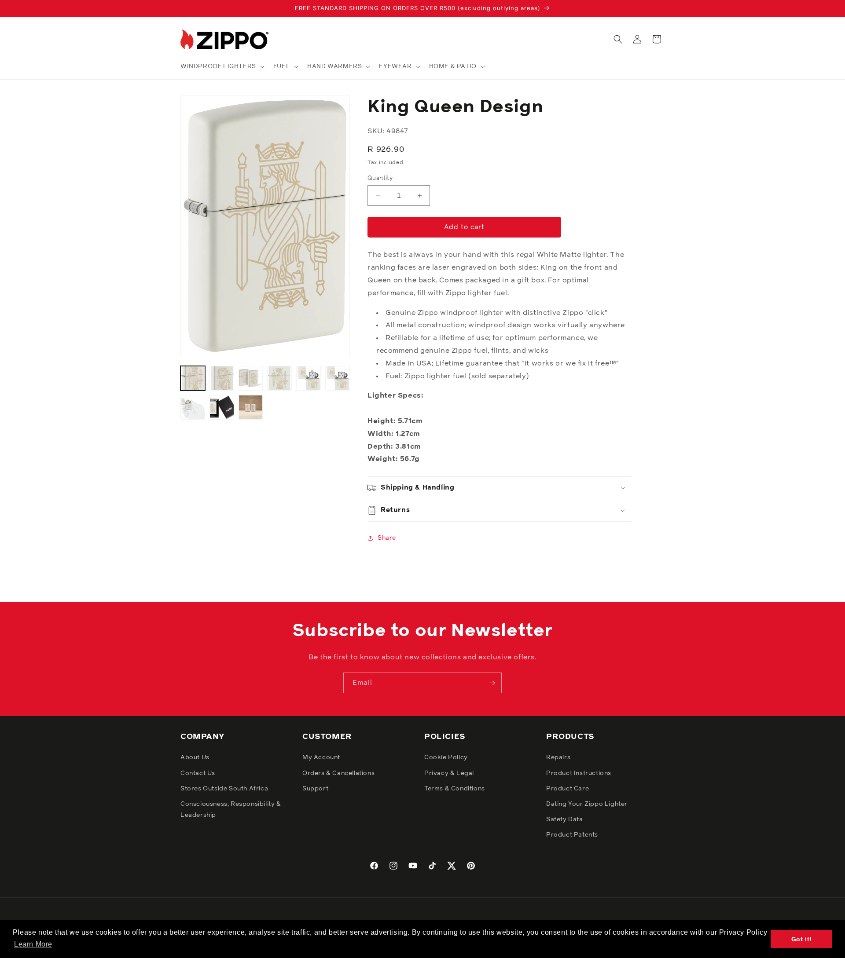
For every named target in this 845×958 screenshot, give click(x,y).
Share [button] (387, 538)
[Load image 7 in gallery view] (192, 407)
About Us (194, 757)
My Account (321, 757)
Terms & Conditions (454, 789)
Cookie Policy (446, 757)
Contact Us (197, 773)
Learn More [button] (33, 944)
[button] (221, 66)
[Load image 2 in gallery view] (221, 378)
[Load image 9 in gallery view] (251, 407)
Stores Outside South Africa (224, 789)
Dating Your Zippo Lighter (587, 804)
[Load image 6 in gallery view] (337, 378)
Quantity (380, 178)
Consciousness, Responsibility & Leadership (230, 809)
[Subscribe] (491, 683)
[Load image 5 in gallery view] (308, 378)
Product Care (567, 789)
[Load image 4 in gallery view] (279, 378)
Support (315, 789)
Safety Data (564, 819)
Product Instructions (578, 773)
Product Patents (572, 835)
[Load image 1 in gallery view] (192, 378)
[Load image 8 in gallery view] (221, 407)
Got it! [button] (801, 939)
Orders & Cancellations (338, 773)
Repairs (558, 757)
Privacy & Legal (449, 773)
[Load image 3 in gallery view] (251, 378)
